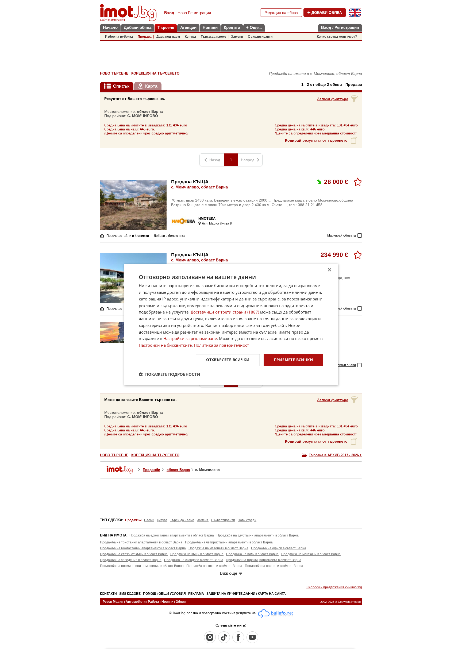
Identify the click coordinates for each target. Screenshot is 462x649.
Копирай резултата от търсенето (316, 140)
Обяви (181, 602)
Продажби (151, 470)
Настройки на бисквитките (165, 345)
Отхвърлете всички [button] (227, 359)
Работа (153, 602)
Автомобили (135, 602)
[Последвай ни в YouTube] (252, 637)
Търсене (165, 27)
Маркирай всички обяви (338, 365)
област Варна (178, 470)
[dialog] (231, 324)
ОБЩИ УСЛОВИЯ (172, 594)
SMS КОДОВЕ (130, 594)
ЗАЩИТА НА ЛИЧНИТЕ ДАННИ (230, 594)
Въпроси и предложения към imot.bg (334, 587)
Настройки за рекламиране (190, 338)
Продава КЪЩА (199, 184)
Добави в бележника (169, 236)
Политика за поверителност (221, 345)
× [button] (329, 270)
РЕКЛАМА (196, 594)
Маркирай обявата (341, 235)
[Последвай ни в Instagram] (210, 637)
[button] (169, 374)
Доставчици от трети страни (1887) (225, 312)
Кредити (232, 27)
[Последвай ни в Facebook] (238, 637)
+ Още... (254, 27)
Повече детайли (127, 236)
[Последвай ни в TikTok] (224, 637)
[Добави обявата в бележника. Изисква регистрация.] (357, 181)
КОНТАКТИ (108, 594)
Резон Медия (113, 602)
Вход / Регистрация (340, 27)
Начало (110, 27)
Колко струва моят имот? (337, 36)
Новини (210, 27)
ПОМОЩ (149, 594)
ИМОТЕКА (206, 219)
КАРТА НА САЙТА (272, 594)
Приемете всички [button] (293, 359)
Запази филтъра (332, 99)
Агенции (188, 27)
